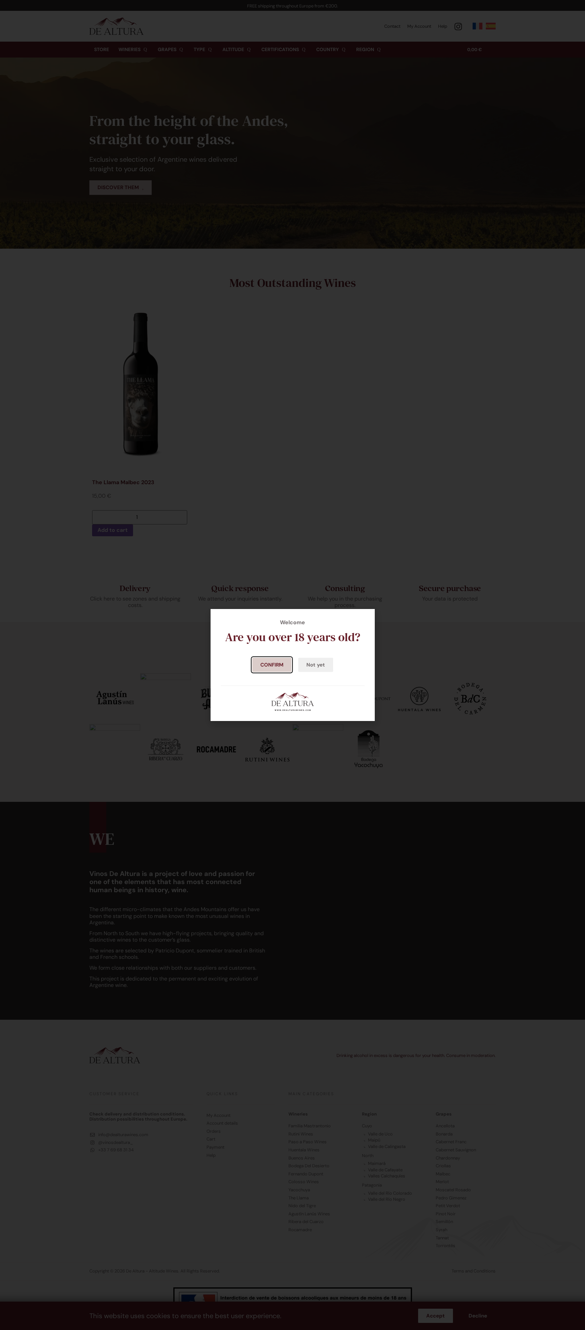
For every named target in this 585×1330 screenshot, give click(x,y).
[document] (292, 665)
